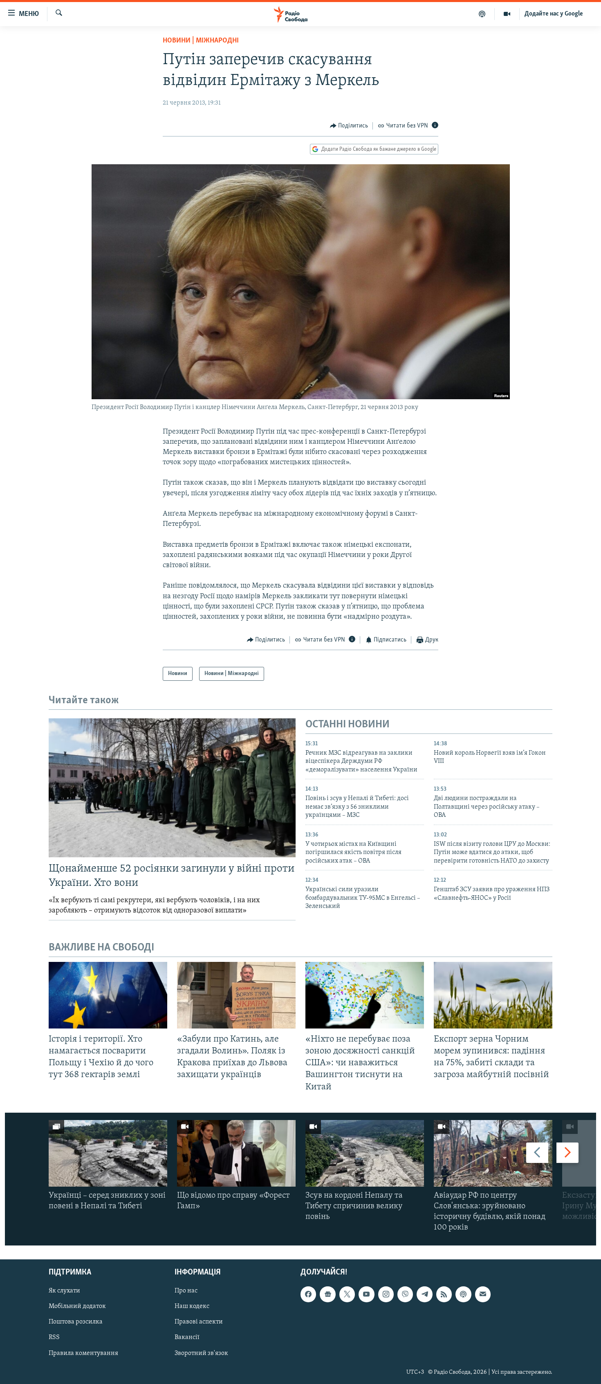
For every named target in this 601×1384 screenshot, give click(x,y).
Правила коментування (83, 1353)
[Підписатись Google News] (327, 1294)
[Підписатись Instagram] (386, 1294)
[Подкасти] (482, 14)
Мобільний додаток (77, 1306)
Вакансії (187, 1337)
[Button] (349, 126)
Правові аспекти (199, 1322)
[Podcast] (463, 1294)
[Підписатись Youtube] (366, 1294)
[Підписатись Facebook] (308, 1294)
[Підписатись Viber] (405, 1294)
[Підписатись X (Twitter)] (347, 1294)
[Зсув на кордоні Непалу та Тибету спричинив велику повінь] (364, 1153)
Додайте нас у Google (554, 14)
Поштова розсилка (76, 1322)
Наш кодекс (192, 1306)
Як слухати (64, 1291)
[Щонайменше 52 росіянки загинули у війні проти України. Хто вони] (172, 787)
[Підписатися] (483, 1294)
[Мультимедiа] (507, 14)
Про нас (186, 1291)
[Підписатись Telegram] (424, 1294)
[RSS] (444, 1294)
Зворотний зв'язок (201, 1353)
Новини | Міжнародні (201, 41)
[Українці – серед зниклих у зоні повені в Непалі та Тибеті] (108, 1153)
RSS (54, 1337)
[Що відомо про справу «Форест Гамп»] (236, 1153)
